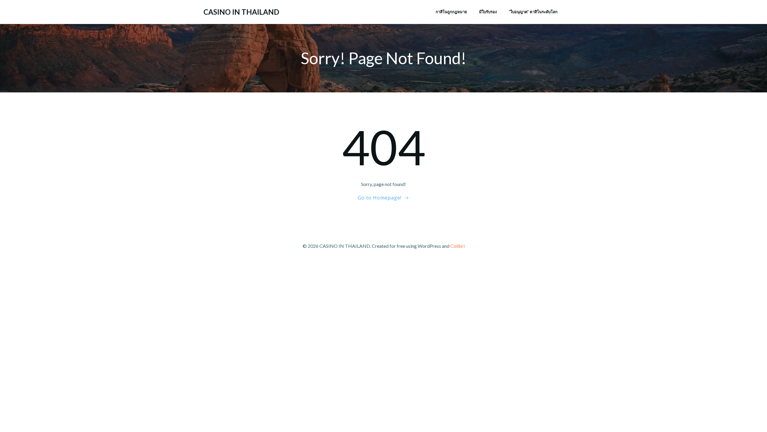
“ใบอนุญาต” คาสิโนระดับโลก (533, 11)
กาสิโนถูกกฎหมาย (451, 11)
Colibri (457, 246)
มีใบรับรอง (488, 11)
